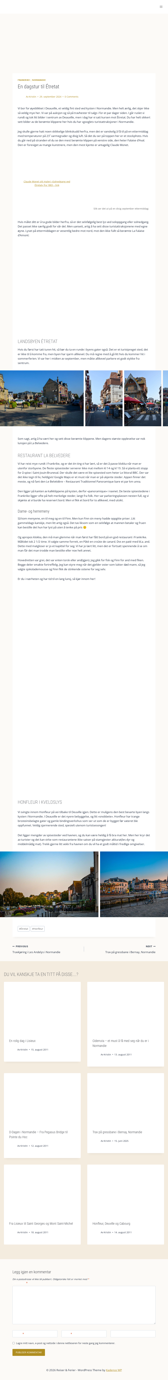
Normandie (39, 80)
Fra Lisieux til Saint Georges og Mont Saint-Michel (41, 1223)
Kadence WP (114, 1370)
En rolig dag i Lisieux (22, 1041)
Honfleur (37, 928)
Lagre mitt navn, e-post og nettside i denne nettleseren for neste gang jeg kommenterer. (65, 1343)
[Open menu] (161, 6)
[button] (42, 398)
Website (117, 1334)
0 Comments (71, 96)
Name (19, 1334)
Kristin (32, 96)
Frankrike (24, 80)
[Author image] (22, 97)
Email (67, 1334)
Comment (20, 1283)
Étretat (23, 928)
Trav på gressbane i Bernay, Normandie (130, 949)
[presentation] (42, 1007)
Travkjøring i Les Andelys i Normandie (36, 949)
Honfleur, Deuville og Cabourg (111, 1223)
